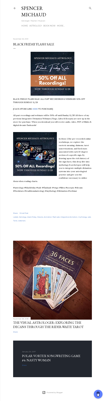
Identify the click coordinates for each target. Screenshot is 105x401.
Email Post (24, 213)
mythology (82, 217)
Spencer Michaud (33, 11)
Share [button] (15, 213)
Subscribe (78, 8)
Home (24, 26)
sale (89, 217)
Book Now (49, 26)
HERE (35, 109)
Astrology (35, 26)
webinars (21, 221)
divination (48, 217)
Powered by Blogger (55, 392)
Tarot (15, 221)
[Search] (90, 7)
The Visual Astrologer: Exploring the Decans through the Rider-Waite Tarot (48, 324)
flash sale (56, 217)
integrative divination (68, 217)
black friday (32, 217)
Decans (40, 217)
